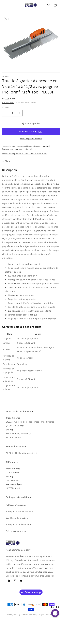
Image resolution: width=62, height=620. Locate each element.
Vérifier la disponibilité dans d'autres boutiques (24, 153)
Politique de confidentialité (18, 524)
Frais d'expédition (8, 102)
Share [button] (7, 161)
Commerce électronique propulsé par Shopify (38, 615)
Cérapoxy (16, 615)
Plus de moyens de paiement (31, 138)
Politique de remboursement (19, 511)
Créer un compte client (16, 531)
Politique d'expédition (16, 505)
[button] (6, 5)
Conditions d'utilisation (17, 518)
